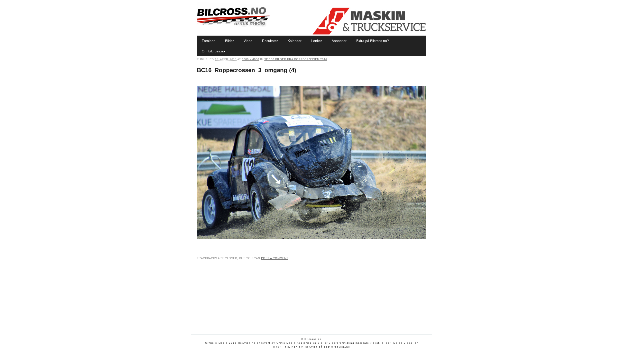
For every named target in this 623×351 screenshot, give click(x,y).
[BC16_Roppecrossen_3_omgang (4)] (311, 244)
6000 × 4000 (250, 59)
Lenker (316, 41)
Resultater (270, 41)
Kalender (295, 41)
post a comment (274, 258)
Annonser (339, 41)
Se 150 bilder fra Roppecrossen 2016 (295, 59)
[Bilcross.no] (233, 26)
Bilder (229, 41)
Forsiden (208, 41)
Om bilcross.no (213, 51)
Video (248, 41)
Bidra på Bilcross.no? (372, 41)
